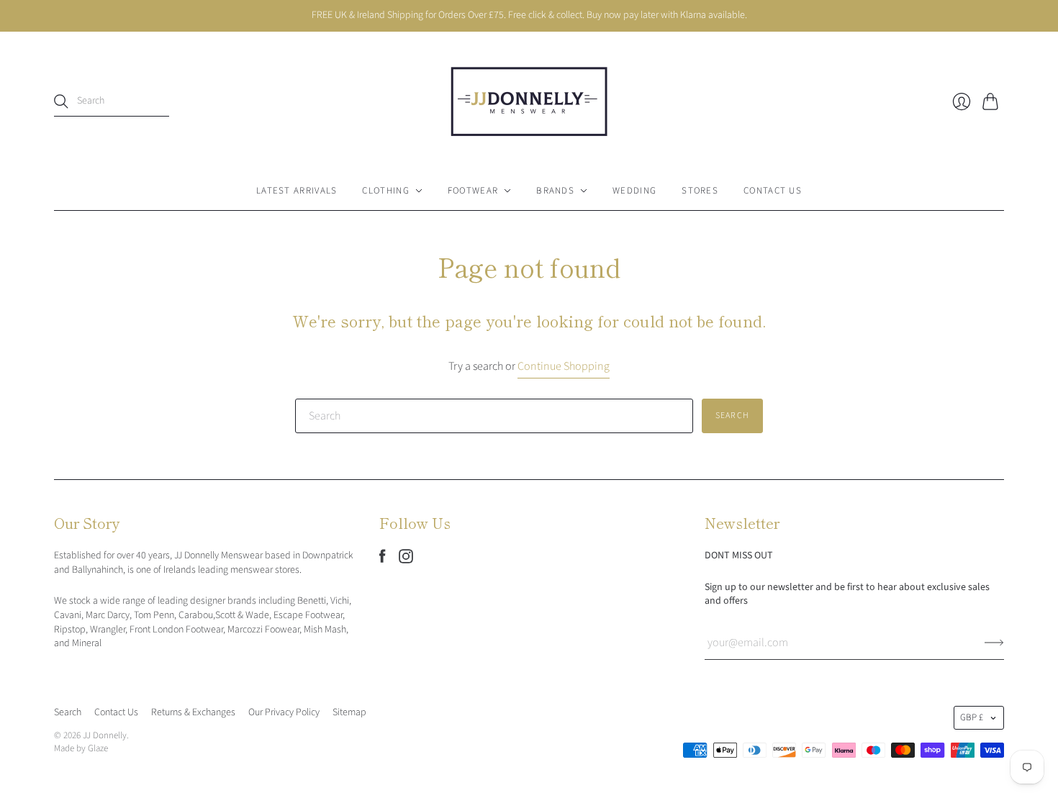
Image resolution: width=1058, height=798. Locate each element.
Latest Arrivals (297, 190)
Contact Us (772, 190)
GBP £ (971, 717)
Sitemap (349, 712)
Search (67, 712)
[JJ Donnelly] (529, 101)
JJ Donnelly (105, 735)
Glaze (98, 748)
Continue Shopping (563, 366)
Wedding (634, 190)
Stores (700, 190)
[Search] (61, 101)
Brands (555, 190)
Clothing (385, 190)
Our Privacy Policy (284, 712)
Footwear (473, 190)
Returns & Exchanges (193, 712)
